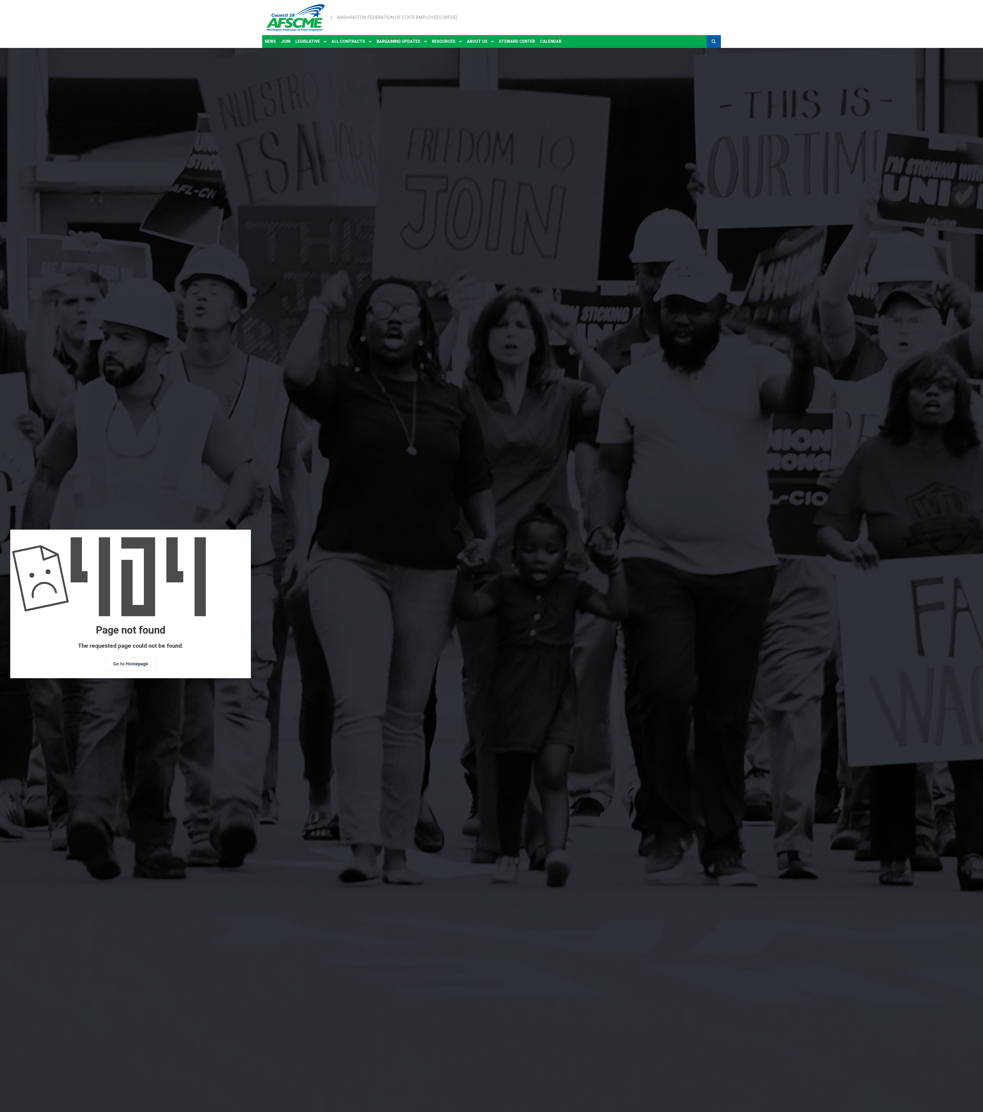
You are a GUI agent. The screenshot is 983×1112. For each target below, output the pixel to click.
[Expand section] (325, 41)
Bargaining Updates (398, 41)
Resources (443, 41)
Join (285, 41)
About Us (477, 41)
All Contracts (348, 41)
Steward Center (517, 41)
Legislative (307, 41)
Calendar (550, 41)
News (270, 41)
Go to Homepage (130, 663)
